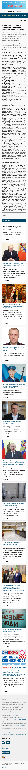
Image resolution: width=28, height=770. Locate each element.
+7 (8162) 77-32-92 (18, 717)
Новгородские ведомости (20, 725)
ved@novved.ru (22, 719)
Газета (12, 20)
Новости (4, 20)
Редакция (4, 767)
